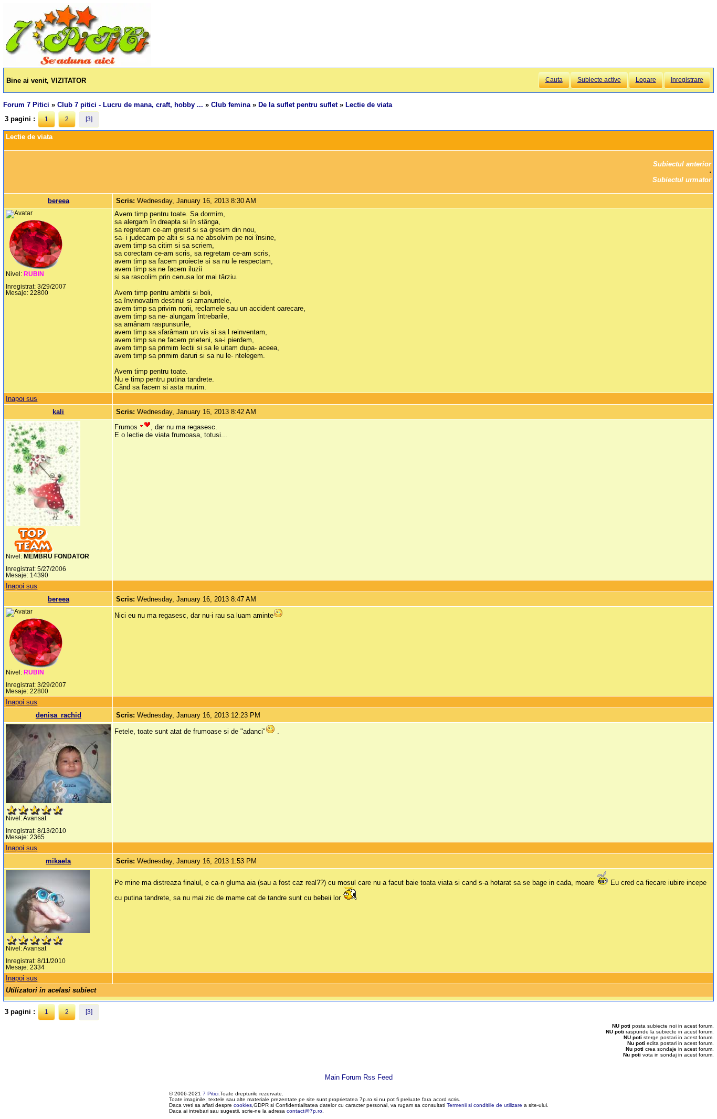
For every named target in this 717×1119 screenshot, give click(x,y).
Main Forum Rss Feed (359, 1077)
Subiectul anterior (682, 164)
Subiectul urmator (681, 180)
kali (58, 412)
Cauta (554, 80)
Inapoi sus (21, 399)
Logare (646, 80)
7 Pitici (210, 1093)
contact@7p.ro (304, 1111)
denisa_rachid (58, 715)
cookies (243, 1105)
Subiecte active (599, 80)
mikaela (58, 861)
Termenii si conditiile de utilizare (484, 1105)
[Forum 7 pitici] (77, 64)
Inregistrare (687, 80)
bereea (58, 201)
